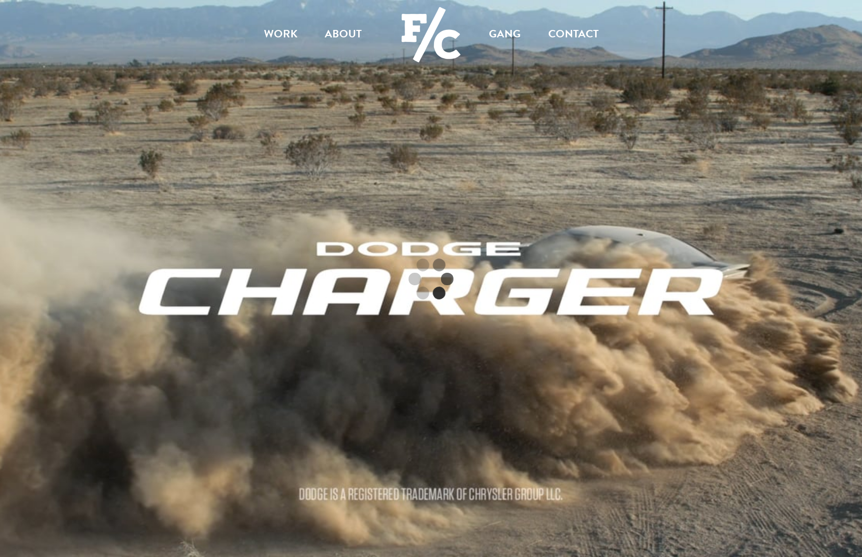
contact (573, 33)
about (343, 33)
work (280, 33)
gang (505, 33)
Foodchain (431, 15)
